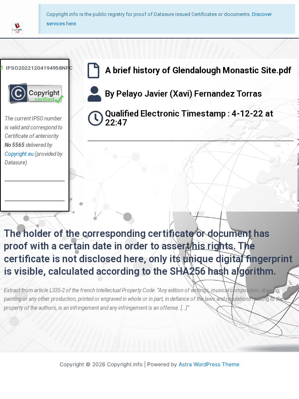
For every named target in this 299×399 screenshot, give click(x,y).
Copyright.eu (19, 154)
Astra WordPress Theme (209, 364)
